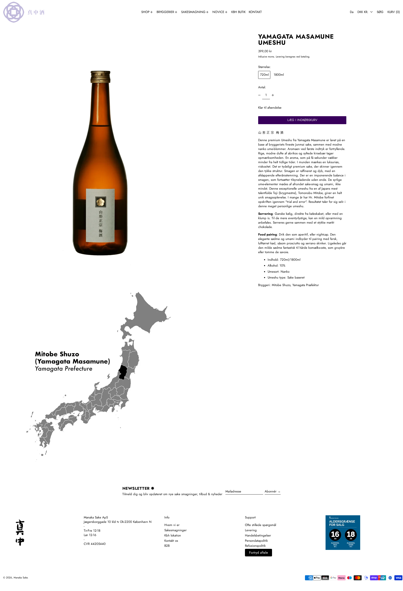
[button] (380, 12)
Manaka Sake (20, 577)
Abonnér (270, 491)
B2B (167, 545)
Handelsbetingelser (258, 535)
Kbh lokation (172, 535)
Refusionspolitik (255, 545)
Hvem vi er (171, 525)
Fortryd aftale (258, 552)
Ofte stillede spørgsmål (260, 525)
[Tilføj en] (272, 95)
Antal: (262, 87)
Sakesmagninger (175, 530)
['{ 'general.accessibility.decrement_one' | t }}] (259, 95)
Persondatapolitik (256, 540)
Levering (280, 57)
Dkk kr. (363, 12)
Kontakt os (171, 540)
